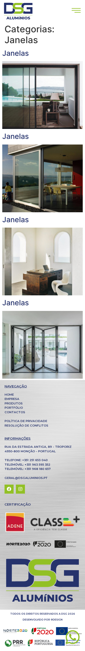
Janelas (15, 53)
